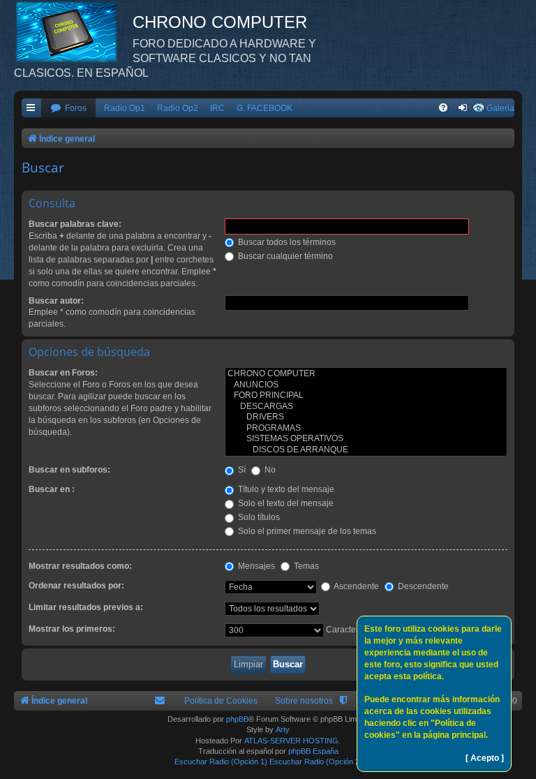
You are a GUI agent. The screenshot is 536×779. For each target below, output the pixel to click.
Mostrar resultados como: (80, 566)
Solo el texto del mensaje (285, 503)
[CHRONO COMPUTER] (366, 374)
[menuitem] (68, 108)
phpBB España (313, 751)
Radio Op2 (177, 108)
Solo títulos (258, 517)
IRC (217, 108)
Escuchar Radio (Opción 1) (220, 761)
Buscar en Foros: (63, 373)
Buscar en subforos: (69, 470)
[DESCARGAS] (366, 407)
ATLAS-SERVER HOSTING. (292, 740)
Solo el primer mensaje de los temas (306, 531)
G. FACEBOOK (264, 108)
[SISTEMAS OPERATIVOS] (366, 439)
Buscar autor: (56, 301)
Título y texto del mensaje (285, 489)
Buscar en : (52, 489)
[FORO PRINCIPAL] (366, 395)
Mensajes (255, 566)
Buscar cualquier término (284, 256)
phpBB (237, 719)
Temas (305, 566)
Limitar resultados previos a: (86, 607)
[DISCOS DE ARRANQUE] (366, 450)
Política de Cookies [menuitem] (221, 701)
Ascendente (355, 586)
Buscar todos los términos (286, 242)
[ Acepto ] (485, 758)
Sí (241, 470)
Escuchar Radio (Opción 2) (315, 761)
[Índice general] (73, 31)
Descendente (422, 586)
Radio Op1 (124, 108)
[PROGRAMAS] (366, 428)
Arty (283, 729)
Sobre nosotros (304, 701)
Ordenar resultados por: (76, 586)
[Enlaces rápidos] (31, 108)
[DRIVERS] (366, 417)
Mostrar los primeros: (72, 629)
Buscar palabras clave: (75, 224)
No (269, 470)
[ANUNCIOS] (366, 385)
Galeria (500, 108)
